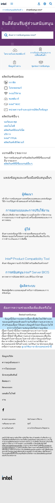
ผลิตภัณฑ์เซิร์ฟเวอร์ (14, 142)
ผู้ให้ (27, 229)
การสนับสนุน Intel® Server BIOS (27, 272)
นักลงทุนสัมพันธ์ (9, 375)
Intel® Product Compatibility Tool (27, 259)
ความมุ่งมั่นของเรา (11, 362)
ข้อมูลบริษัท (7, 356)
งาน (4, 399)
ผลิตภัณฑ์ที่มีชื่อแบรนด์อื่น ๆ (18, 163)
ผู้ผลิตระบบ (27, 286)
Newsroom (7, 387)
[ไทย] (45, 3)
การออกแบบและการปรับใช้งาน (27, 210)
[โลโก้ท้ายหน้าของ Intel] (7, 477)
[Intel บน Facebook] (3, 410)
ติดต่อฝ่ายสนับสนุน (27, 314)
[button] (27, 217)
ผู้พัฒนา (27, 194)
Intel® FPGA (10, 138)
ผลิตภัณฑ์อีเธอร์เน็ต (14, 130)
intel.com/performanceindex (12, 446)
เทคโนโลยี (9, 125)
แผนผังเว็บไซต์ (8, 393)
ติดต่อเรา (6, 381)
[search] (6, 35)
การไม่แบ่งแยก (9, 368)
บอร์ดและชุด (10, 121)
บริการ (7, 134)
